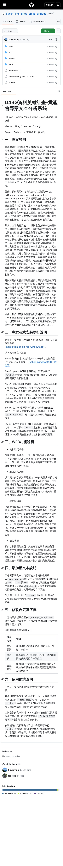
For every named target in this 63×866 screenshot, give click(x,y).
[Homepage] (31, 4)
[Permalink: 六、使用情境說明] (3, 679)
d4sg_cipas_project (33, 13)
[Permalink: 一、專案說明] (3, 139)
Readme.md (14, 70)
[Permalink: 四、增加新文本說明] (3, 568)
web (11, 64)
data (11, 46)
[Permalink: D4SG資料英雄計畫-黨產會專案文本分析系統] (3, 105)
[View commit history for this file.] (56, 39)
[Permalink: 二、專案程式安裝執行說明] (3, 332)
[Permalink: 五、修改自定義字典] (3, 610)
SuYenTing (12, 13)
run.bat (12, 82)
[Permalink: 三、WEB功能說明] (3, 442)
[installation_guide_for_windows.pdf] (25, 346)
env (10, 52)
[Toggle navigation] (4, 4)
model (12, 58)
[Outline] (59, 91)
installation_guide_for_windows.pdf (25, 76)
